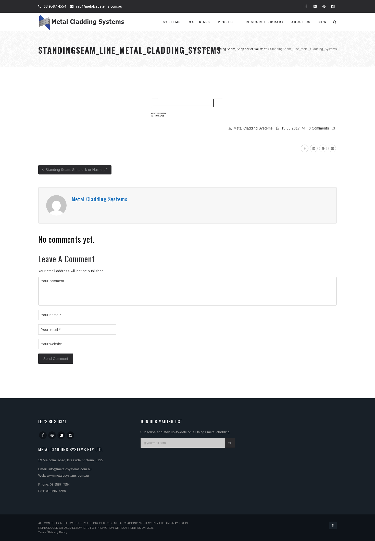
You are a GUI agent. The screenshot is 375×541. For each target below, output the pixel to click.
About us (301, 21)
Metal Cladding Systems (253, 128)
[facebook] (304, 148)
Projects (228, 21)
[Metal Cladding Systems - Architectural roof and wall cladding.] (81, 22)
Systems (172, 21)
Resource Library (265, 21)
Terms (42, 532)
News (323, 21)
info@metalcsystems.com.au (99, 6)
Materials (199, 21)
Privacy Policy (57, 532)
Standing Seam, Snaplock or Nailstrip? (76, 170)
